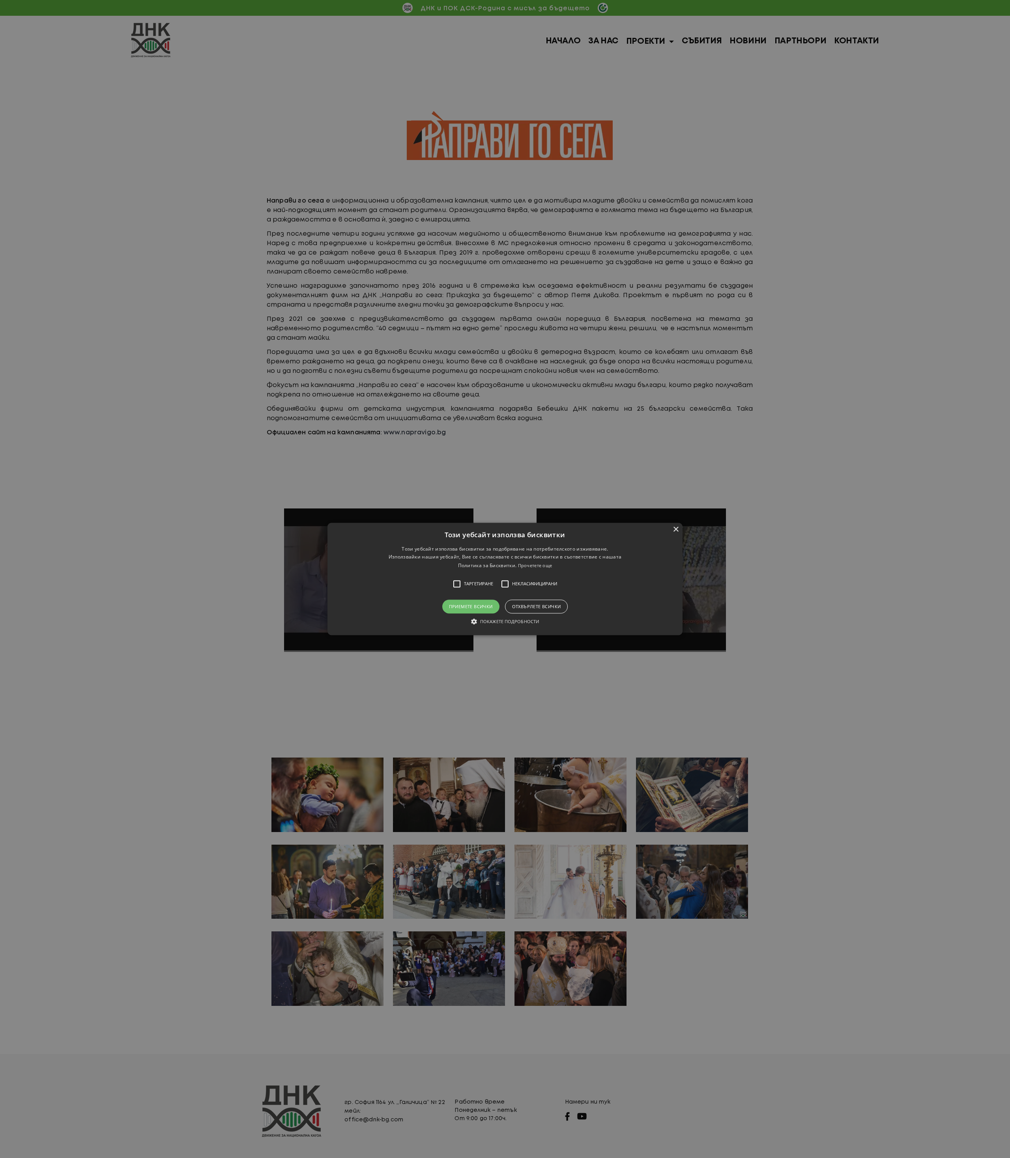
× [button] (676, 529)
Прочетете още (535, 565)
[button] (505, 579)
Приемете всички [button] (471, 606)
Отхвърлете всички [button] (536, 606)
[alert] (505, 579)
